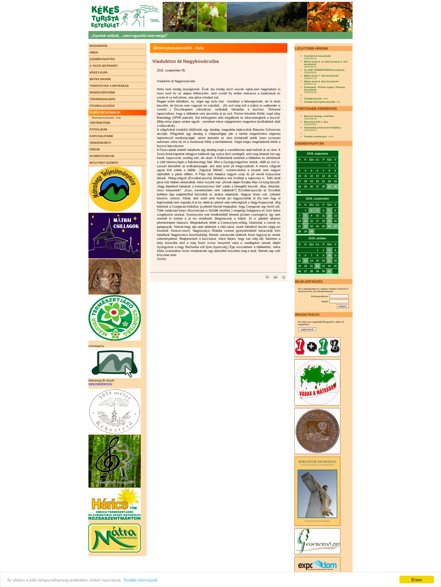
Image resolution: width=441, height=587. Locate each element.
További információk (140, 580)
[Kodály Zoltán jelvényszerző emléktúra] (114, 293)
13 (305, 260)
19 (329, 221)
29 (329, 186)
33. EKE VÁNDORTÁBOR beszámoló (324, 70)
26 (329, 226)
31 (329, 271)
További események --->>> (319, 136)
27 (335, 226)
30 (335, 186)
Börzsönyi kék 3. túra (316, 122)
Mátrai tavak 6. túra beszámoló (321, 81)
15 (305, 221)
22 (305, 226)
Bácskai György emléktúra (319, 116)
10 (329, 255)
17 (329, 260)
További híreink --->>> (316, 98)
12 (329, 215)
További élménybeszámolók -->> (322, 102)
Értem (416, 579)
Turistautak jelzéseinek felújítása (322, 127)
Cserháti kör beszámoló (317, 56)
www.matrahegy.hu (100, 383)
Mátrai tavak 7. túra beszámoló (321, 75)
